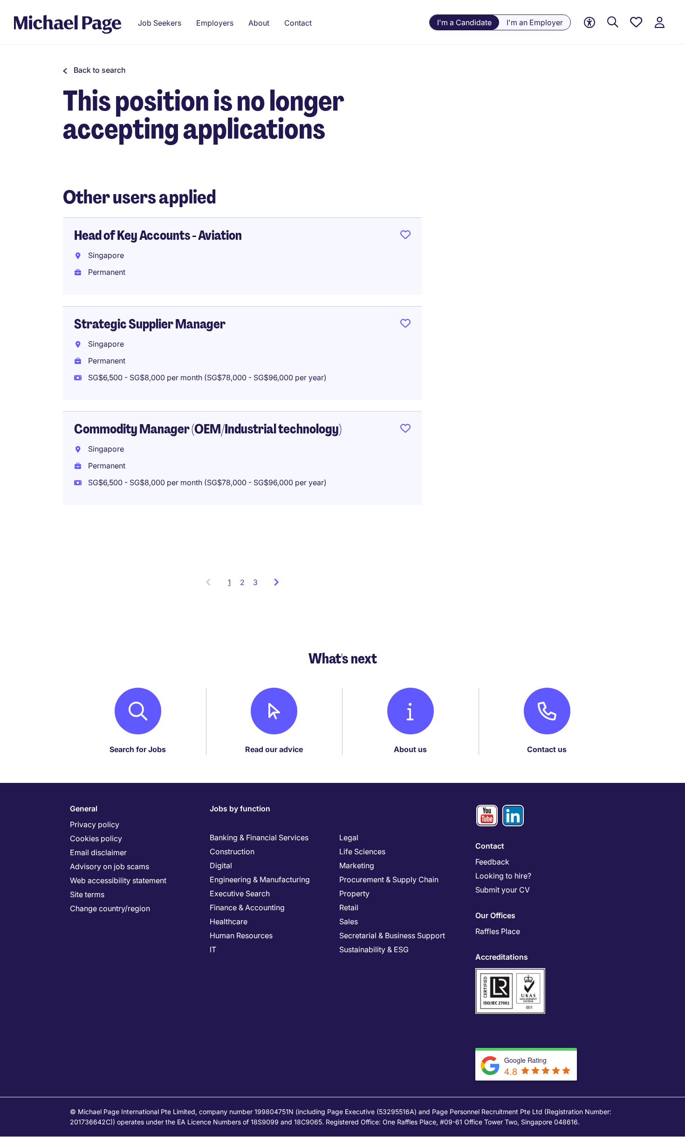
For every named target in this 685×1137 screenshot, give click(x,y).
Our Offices (495, 915)
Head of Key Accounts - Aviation (158, 235)
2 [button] (242, 582)
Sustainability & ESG (374, 949)
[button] (94, 70)
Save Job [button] (405, 236)
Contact (489, 846)
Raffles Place (497, 931)
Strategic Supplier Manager (150, 324)
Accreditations (501, 957)
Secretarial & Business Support (392, 935)
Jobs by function (240, 808)
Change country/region (110, 908)
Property (354, 893)
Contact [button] (298, 23)
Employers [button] (214, 23)
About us (410, 749)
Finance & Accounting (247, 907)
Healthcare (228, 921)
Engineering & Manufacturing (260, 879)
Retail (348, 907)
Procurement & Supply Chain (388, 879)
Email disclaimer (98, 852)
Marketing (356, 865)
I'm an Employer (535, 22)
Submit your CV (502, 889)
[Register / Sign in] (659, 22)
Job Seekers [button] (159, 23)
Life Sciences (362, 851)
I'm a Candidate (464, 22)
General (83, 808)
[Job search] (612, 22)
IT (213, 949)
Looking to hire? (503, 875)
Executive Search (240, 893)
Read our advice (274, 749)
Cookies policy (96, 838)
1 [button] (232, 585)
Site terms (87, 894)
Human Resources (241, 935)
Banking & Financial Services (259, 837)
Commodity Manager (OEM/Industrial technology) (208, 429)
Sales (348, 921)
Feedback (492, 861)
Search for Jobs (138, 749)
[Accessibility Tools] (589, 22)
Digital (221, 865)
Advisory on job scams (109, 866)
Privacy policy (94, 824)
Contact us (547, 749)
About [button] (258, 23)
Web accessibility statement (118, 880)
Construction (232, 851)
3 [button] (255, 582)
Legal (348, 837)
